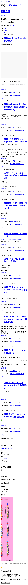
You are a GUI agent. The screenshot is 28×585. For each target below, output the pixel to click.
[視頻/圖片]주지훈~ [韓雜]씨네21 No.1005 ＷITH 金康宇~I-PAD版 (15, 205)
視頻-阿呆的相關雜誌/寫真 (17, 95)
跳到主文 (3, 15)
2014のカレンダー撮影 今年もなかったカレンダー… (13, 81)
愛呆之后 (5, 11)
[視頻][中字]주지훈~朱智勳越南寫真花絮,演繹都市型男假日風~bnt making (15, 107)
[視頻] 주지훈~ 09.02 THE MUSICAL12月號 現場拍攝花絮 (15, 385)
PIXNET (7, 563)
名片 (5, 32)
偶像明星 (12, 25)
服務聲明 (16, 565)
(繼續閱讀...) (4, 89)
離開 (9, 582)
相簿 (5, 28)
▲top (2, 98)
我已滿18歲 (3, 582)
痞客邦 (12, 92)
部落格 (5, 30)
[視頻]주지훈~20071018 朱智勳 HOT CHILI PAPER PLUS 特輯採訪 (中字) (15, 319)
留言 (15, 92)
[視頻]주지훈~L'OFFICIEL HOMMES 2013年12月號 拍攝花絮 (15, 289)
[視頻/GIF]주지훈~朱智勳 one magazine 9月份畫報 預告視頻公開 (15, 175)
